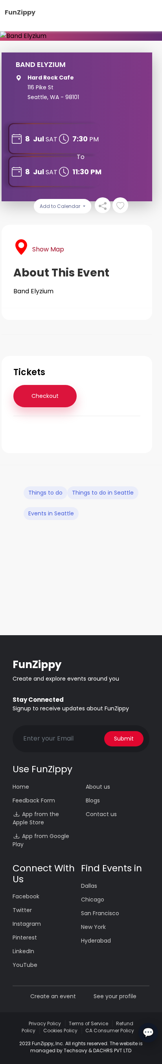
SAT (51, 139)
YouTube (25, 965)
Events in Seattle (51, 513)
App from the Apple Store (36, 818)
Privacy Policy (45, 1023)
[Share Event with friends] (102, 205)
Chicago (92, 899)
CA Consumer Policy (109, 1030)
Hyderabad (96, 941)
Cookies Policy (60, 1030)
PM (94, 139)
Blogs (93, 800)
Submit (124, 738)
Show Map (48, 249)
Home (21, 787)
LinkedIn (23, 951)
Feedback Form (34, 800)
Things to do (45, 493)
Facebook (26, 896)
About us (98, 787)
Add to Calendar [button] (60, 206)
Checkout (45, 396)
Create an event (53, 996)
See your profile (115, 996)
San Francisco (100, 913)
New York (93, 927)
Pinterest (25, 937)
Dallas (89, 886)
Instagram (27, 924)
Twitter (22, 910)
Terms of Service (88, 1023)
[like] (120, 205)
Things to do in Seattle (103, 493)
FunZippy (20, 12)
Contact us (101, 814)
